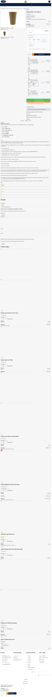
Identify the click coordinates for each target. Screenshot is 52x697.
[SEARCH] (32, 5)
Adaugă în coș (41, 54)
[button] (9, 319)
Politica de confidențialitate (43, 657)
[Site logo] (25, 1)
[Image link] (44, 676)
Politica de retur (41, 659)
